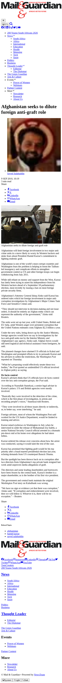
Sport (9, 599)
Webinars (11, 646)
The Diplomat (13, 623)
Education (12, 588)
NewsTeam (39, 674)
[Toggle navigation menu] (3, 20)
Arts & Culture (8, 630)
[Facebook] (2, 27)
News (5, 574)
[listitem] (7, 559)
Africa (10, 583)
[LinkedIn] (7, 27)
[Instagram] (5, 27)
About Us (12, 669)
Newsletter (12, 664)
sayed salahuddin (15, 536)
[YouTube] (19, 27)
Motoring (11, 594)
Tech (9, 597)
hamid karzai (13, 533)
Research (11, 667)
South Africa (13, 580)
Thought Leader (13, 614)
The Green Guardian (11, 628)
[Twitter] (14, 27)
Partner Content (8, 651)
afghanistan (12, 531)
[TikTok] (12, 27)
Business (5, 607)
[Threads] (9, 27)
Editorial (11, 620)
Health (10, 591)
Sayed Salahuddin (15, 173)
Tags (3, 565)
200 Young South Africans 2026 (16, 568)
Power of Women (15, 643)
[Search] (11, 24)
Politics (4, 604)
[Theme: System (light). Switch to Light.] (5, 24)
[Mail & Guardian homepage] (31, 10)
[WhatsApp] (17, 27)
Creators (10, 565)
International (13, 586)
